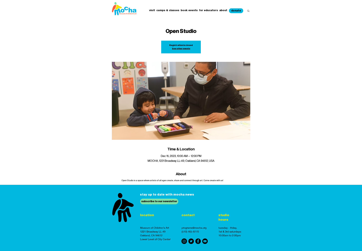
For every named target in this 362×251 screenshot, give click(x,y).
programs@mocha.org (194, 227)
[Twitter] (191, 241)
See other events (181, 49)
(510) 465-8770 (190, 231)
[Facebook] (198, 241)
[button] (152, 10)
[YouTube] (205, 241)
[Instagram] (184, 241)
